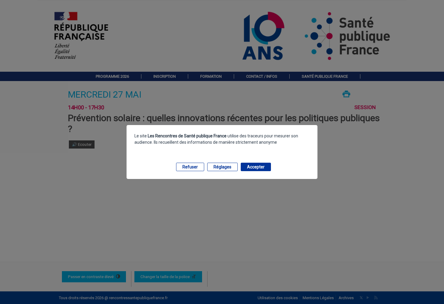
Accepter (256, 167)
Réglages (222, 167)
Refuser (190, 167)
